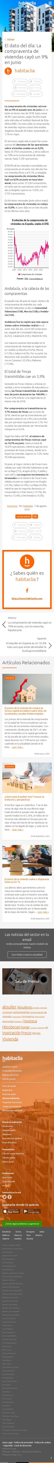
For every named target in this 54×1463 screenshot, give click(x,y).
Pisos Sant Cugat (8, 1413)
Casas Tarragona (8, 1332)
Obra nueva (7, 1126)
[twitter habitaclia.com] (4, 1197)
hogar (25, 1027)
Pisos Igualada (7, 1378)
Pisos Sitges (6, 1420)
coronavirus (27, 1016)
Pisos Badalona (8, 1357)
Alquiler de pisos (8, 1280)
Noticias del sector (10, 1075)
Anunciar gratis (9, 1094)
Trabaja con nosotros (11, 1106)
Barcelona (6, 1232)
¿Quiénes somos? (10, 1067)
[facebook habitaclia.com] (9, 1197)
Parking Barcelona (9, 1266)
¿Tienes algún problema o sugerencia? (22, 1224)
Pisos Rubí (6, 1406)
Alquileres (25, 1007)
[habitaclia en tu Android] (32, 1213)
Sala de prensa (8, 1079)
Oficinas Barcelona (9, 1353)
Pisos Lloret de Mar (9, 1381)
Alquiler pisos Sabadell (10, 1311)
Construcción (16, 1017)
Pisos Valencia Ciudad (10, 1367)
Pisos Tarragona (8, 1423)
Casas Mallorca (7, 1329)
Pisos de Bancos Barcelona (12, 1276)
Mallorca (6, 1235)
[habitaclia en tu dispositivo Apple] (12, 1213)
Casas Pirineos (7, 1252)
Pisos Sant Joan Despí (10, 1416)
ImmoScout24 (28, 1451)
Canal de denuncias (23, 1445)
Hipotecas (11, 1027)
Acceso (5, 1185)
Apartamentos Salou (10, 1256)
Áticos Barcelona (8, 1259)
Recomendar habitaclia (12, 1110)
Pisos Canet (6, 1364)
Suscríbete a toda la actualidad (27, 954)
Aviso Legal (7, 1442)
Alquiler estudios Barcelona (12, 1283)
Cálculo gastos (9, 1157)
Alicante (29, 1239)
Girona (18, 1232)
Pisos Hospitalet (8, 1374)
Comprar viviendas (9, 1339)
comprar (7, 1012)
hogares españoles (37, 1028)
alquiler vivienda (40, 1008)
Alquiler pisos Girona (10, 1297)
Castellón (18, 1239)
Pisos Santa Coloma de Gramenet (14, 1430)
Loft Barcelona (7, 1262)
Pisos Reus (6, 1392)
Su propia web (8, 1181)
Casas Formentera (9, 1322)
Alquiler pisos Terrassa (10, 1308)
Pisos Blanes (7, 1360)
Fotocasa (6, 1451)
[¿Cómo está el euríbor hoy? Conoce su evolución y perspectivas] (27, 778)
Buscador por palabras (12, 1138)
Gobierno (18, 1021)
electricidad (8, 1021)
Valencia (5, 1239)
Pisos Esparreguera (9, 1343)
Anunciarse (7, 1177)
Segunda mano (9, 1130)
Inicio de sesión (9, 1086)
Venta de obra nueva (10, 1433)
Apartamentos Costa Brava (12, 1249)
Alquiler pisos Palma (9, 1304)
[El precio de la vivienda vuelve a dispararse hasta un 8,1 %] (27, 860)
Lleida (41, 1232)
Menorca (18, 1235)
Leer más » (17, 747)
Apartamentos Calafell (10, 1315)
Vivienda (10, 1039)
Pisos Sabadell (7, 1409)
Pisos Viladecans (8, 1427)
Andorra (38, 1235)
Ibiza (29, 1235)
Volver (11, 39)
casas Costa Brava (9, 1318)
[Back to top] (47, 1456)
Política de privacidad (23, 1442)
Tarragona (30, 1232)
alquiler (9, 1007)
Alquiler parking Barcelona (12, 1294)
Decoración (40, 1017)
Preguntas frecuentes (12, 1071)
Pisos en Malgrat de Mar (11, 1245)
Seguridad (8, 1445)
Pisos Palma (6, 1385)
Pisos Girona (7, 1346)
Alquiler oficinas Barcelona (12, 1290)
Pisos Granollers (8, 1371)
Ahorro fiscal (8, 1162)
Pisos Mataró (7, 1399)
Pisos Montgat (7, 1402)
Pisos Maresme (7, 1269)
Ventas (36, 1033)
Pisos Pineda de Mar (9, 1388)
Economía (12, 506)
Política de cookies (42, 1442)
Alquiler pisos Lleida (10, 1301)
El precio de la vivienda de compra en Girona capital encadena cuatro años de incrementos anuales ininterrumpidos (25, 711)
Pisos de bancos (9, 1142)
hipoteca (30, 1021)
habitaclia (25, 70)
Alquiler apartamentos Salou (13, 1273)
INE (35, 516)
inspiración (11, 1033)
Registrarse (7, 1090)
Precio (26, 1033)
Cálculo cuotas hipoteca (13, 1153)
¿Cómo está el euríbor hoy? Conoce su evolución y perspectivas (24, 798)
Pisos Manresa (7, 1395)
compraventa (23, 516)
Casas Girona (7, 1325)
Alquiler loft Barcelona (10, 1287)
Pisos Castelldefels (9, 1336)
